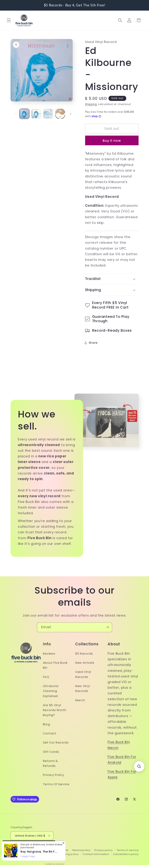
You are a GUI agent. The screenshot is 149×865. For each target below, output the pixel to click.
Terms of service (128, 850)
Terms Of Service (56, 784)
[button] (8, 20)
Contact (49, 733)
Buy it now (112, 140)
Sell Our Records (56, 742)
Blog (46, 724)
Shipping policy (68, 854)
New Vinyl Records (82, 688)
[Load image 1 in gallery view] (24, 114)
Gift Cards (51, 752)
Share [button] (93, 343)
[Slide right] (70, 114)
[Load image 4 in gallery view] (60, 114)
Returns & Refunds (50, 763)
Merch (80, 700)
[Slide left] (15, 114)
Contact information (96, 854)
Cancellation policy (125, 854)
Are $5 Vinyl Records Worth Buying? (54, 710)
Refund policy (81, 850)
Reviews (49, 654)
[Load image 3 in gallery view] (48, 114)
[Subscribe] (107, 627)
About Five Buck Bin (55, 665)
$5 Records (84, 654)
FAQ (46, 677)
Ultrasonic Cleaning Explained (51, 691)
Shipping (91, 104)
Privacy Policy (53, 775)
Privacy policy (103, 850)
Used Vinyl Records (83, 674)
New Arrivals (84, 663)
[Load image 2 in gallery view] (36, 114)
